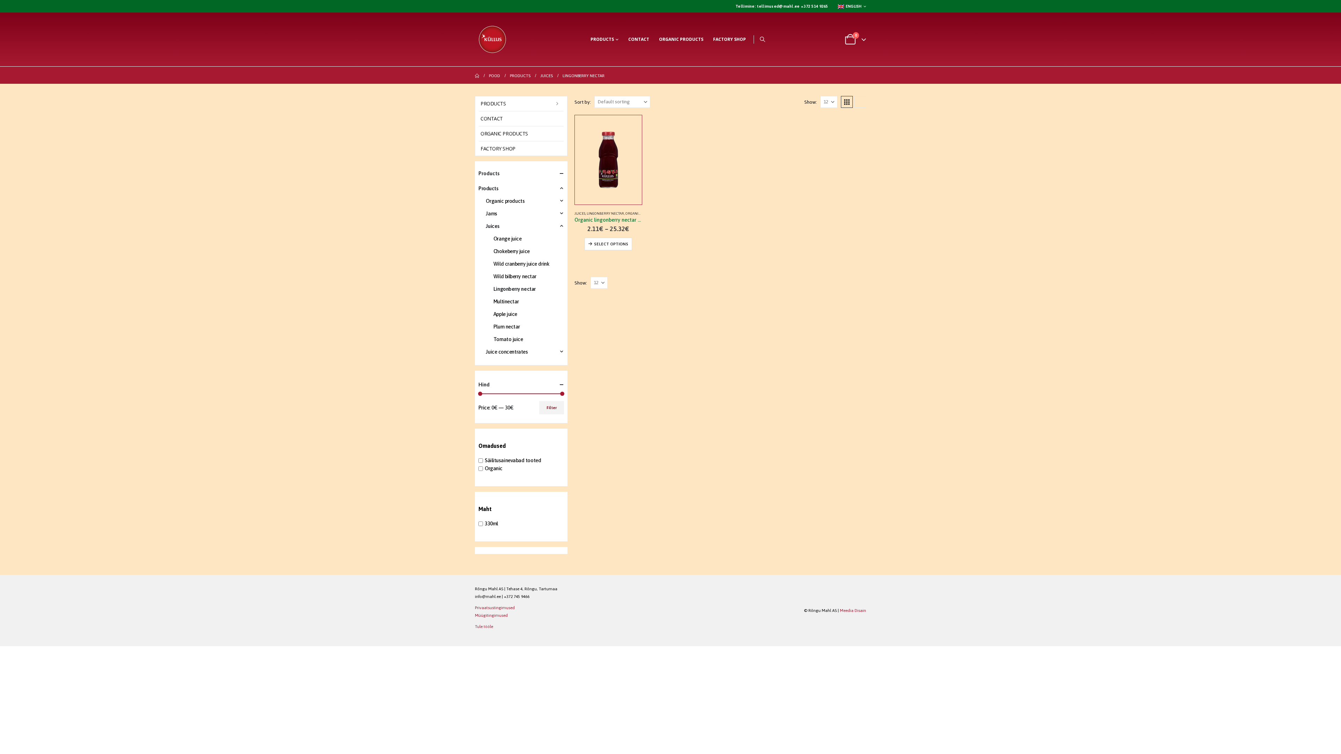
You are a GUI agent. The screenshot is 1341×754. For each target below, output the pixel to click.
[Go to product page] (608, 160)
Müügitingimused (491, 615)
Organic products (681, 39)
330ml (491, 523)
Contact (638, 39)
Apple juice (505, 314)
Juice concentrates (507, 352)
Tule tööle (484, 626)
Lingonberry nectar (605, 213)
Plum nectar (506, 327)
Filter (552, 407)
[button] (763, 39)
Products (602, 39)
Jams (491, 213)
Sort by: (582, 102)
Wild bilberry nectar (514, 276)
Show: (810, 102)
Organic (494, 468)
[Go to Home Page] (477, 76)
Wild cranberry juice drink (521, 264)
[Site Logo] (492, 39)
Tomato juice (508, 339)
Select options (611, 244)
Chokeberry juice (511, 251)
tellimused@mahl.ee (778, 6)
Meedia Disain (853, 610)
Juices (579, 213)
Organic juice (638, 213)
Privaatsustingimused (495, 607)
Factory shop (729, 39)
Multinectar (506, 301)
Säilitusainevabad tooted (513, 460)
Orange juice (507, 239)
